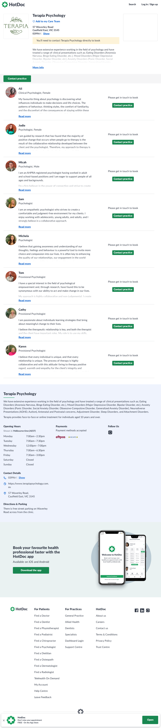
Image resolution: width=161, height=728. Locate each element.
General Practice (74, 616)
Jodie (22, 125)
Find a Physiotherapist (46, 628)
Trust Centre (103, 647)
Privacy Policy (103, 641)
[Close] (4, 720)
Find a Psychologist (45, 647)
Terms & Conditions (106, 634)
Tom (21, 273)
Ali (20, 88)
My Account (41, 684)
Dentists (69, 628)
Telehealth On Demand (46, 678)
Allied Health (72, 622)
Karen (22, 346)
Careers (100, 622)
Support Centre (73, 647)
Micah (22, 162)
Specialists (71, 634)
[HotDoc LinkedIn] (142, 610)
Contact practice (17, 78)
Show (46, 33)
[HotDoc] (13, 4)
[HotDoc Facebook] (136, 610)
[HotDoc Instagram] (148, 610)
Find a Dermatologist (45, 666)
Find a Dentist (42, 622)
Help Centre (41, 691)
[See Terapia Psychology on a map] (140, 27)
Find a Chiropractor (45, 641)
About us (101, 616)
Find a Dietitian (42, 653)
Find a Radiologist (44, 672)
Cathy (22, 309)
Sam (21, 199)
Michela (24, 236)
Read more (25, 116)
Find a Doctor (42, 616)
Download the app (31, 570)
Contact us (102, 628)
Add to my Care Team (48, 21)
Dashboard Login (74, 641)
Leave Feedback (42, 697)
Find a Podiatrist (43, 634)
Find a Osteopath (43, 659)
